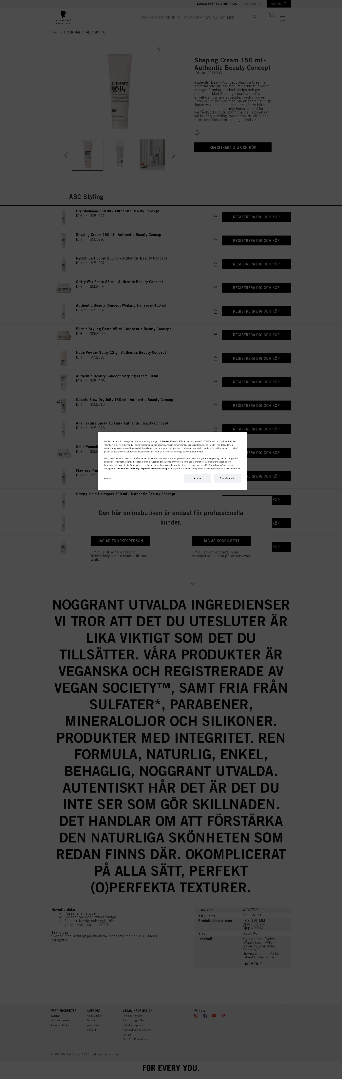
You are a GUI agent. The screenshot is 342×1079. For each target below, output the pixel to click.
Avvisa (197, 478)
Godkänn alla (227, 478)
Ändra (107, 478)
